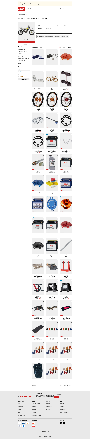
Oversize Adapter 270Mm (38, 88)
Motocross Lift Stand (38, 297)
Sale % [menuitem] (34, 12)
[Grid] (59, 47)
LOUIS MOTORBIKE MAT (66, 318)
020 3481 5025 (25, 396)
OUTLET (21, 76)
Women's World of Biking (36, 403)
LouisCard (19, 412)
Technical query (20, 406)
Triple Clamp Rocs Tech (66, 88)
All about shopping (49, 406)
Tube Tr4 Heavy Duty (52, 276)
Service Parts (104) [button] (21, 49)
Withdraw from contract (21, 415)
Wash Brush (52, 130)
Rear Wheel (38, 109)
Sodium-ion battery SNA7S (52, 151)
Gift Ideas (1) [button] (20, 56)
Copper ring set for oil (52, 88)
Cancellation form (63, 409)
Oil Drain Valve (38, 172)
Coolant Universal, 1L (52, 172)
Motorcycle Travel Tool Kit (38, 318)
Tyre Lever (66, 255)
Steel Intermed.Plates (38, 130)
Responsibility (48, 409)
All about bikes (34, 412)
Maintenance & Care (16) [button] (22, 51)
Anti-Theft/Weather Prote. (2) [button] (23, 54)
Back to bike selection (22, 16)
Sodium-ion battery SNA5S (38, 234)
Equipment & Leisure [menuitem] (28, 12)
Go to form (66, 36)
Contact (19, 403)
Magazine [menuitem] (42, 12)
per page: (40, 47)
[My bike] (64, 8)
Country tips (34, 406)
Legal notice (62, 403)
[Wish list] (68, 8)
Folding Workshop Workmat (38, 339)
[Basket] (71, 8)
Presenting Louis (48, 403)
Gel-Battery (52, 234)
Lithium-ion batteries (66, 172)
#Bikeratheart (34, 409)
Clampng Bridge (52, 339)
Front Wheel (52, 109)
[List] (61, 47)
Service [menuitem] (46, 12)
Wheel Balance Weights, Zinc (38, 276)
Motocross (66, 297)
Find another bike (25, 44)
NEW (21, 71)
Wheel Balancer (66, 276)
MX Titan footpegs (52, 318)
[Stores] (61, 8)
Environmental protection (64, 412)
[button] (57, 8)
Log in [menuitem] (71, 12)
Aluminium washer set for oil (66, 151)
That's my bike (26, 41)
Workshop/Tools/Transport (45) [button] (23, 58)
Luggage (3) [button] (20, 53)
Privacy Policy (62, 406)
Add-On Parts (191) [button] (21, 60)
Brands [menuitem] (38, 12)
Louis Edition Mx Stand (52, 297)
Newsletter (19, 409)
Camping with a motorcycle (36, 415)
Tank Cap (66, 234)
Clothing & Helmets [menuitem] (21, 12)
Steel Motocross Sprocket (66, 130)
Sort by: (64, 47)
